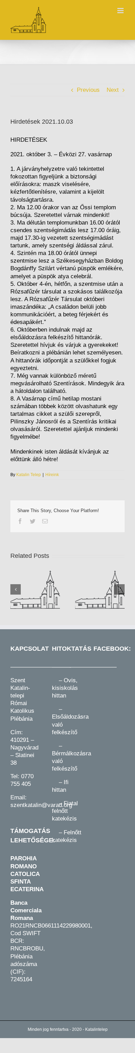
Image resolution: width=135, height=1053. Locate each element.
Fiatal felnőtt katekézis (65, 811)
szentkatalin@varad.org (41, 805)
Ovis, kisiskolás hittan (65, 688)
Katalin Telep (28, 474)
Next (113, 90)
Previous (88, 90)
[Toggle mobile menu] (121, 10)
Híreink (52, 474)
